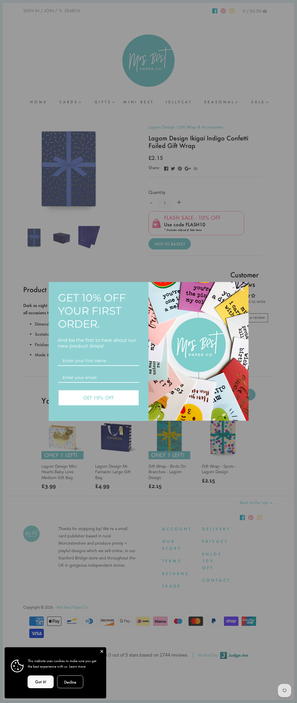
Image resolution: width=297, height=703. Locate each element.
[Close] (102, 652)
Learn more (77, 666)
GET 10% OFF (98, 398)
